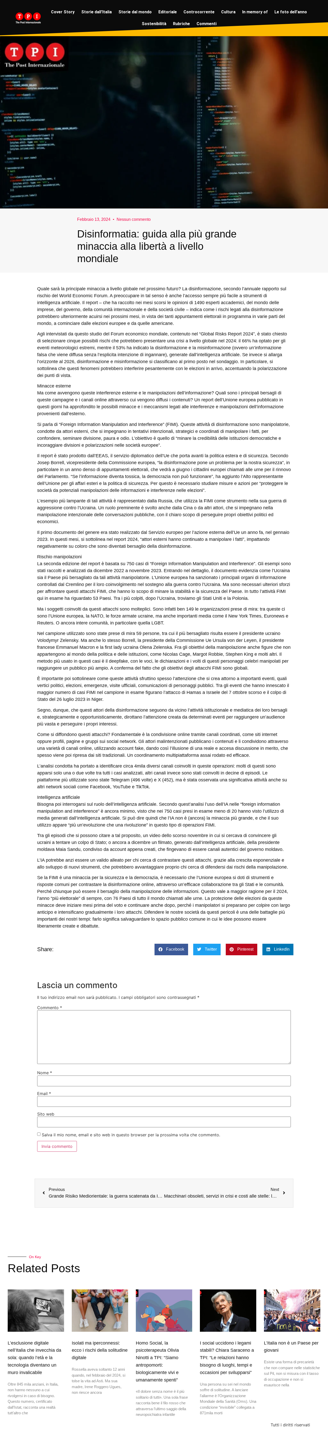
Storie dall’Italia (96, 11)
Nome (44, 1073)
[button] (171, 949)
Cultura (228, 11)
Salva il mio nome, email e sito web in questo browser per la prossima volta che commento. (131, 1135)
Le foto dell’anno (290, 11)
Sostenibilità (154, 23)
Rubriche (181, 23)
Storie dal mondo (135, 11)
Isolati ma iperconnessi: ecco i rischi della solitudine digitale (100, 1350)
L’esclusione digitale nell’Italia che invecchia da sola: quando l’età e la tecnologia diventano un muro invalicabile (34, 1357)
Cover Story (63, 11)
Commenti (207, 23)
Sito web (45, 1114)
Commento (49, 1008)
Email (44, 1093)
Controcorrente (198, 11)
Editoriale (167, 11)
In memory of (255, 11)
